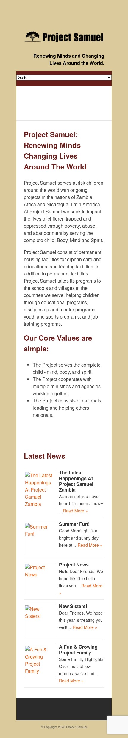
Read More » (75, 511)
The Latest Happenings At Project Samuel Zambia (76, 481)
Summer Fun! (74, 523)
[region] (64, 103)
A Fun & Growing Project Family (78, 649)
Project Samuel (76, 727)
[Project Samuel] (64, 36)
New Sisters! (73, 606)
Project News (74, 564)
